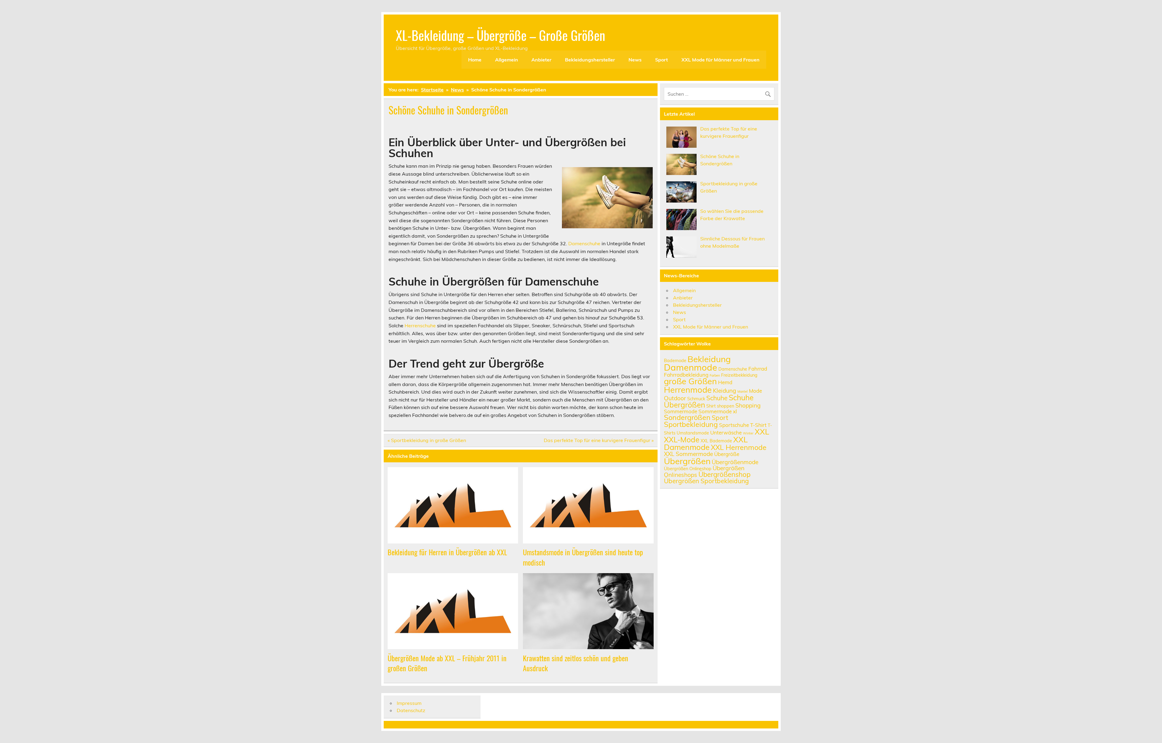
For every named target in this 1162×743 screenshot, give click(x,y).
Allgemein (506, 60)
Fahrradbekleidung (686, 375)
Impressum (409, 703)
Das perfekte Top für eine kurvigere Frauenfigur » (599, 440)
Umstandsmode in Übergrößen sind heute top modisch (583, 557)
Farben (715, 375)
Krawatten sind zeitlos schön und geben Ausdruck (575, 663)
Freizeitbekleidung (739, 375)
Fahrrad (757, 368)
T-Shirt (758, 425)
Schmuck (696, 398)
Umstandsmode (693, 433)
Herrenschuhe (420, 325)
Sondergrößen (687, 417)
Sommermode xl (717, 411)
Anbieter (541, 60)
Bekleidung (709, 359)
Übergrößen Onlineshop (687, 468)
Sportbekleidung (691, 424)
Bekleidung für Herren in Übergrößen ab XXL (447, 552)
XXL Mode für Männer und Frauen (720, 60)
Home (474, 60)
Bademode (675, 360)
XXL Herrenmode (738, 447)
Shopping (748, 405)
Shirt (711, 406)
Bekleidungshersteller (590, 60)
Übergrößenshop (724, 474)
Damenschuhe (584, 243)
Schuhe (716, 398)
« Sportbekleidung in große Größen (427, 440)
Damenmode (690, 367)
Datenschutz (411, 710)
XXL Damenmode (706, 443)
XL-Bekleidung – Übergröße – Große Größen (500, 35)
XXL (762, 431)
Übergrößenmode (735, 462)
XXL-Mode (681, 439)
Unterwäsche (726, 432)
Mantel (742, 391)
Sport (661, 60)
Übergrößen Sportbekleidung (706, 481)
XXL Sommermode (688, 453)
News (635, 60)
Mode (755, 391)
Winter (748, 433)
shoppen (725, 406)
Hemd (725, 382)
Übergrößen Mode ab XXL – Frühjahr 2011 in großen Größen (447, 663)
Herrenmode (688, 390)
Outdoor (675, 398)
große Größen (690, 381)
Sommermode (680, 411)
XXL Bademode (716, 441)
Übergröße (726, 454)
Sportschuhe (734, 425)
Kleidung (724, 390)
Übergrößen (687, 461)
